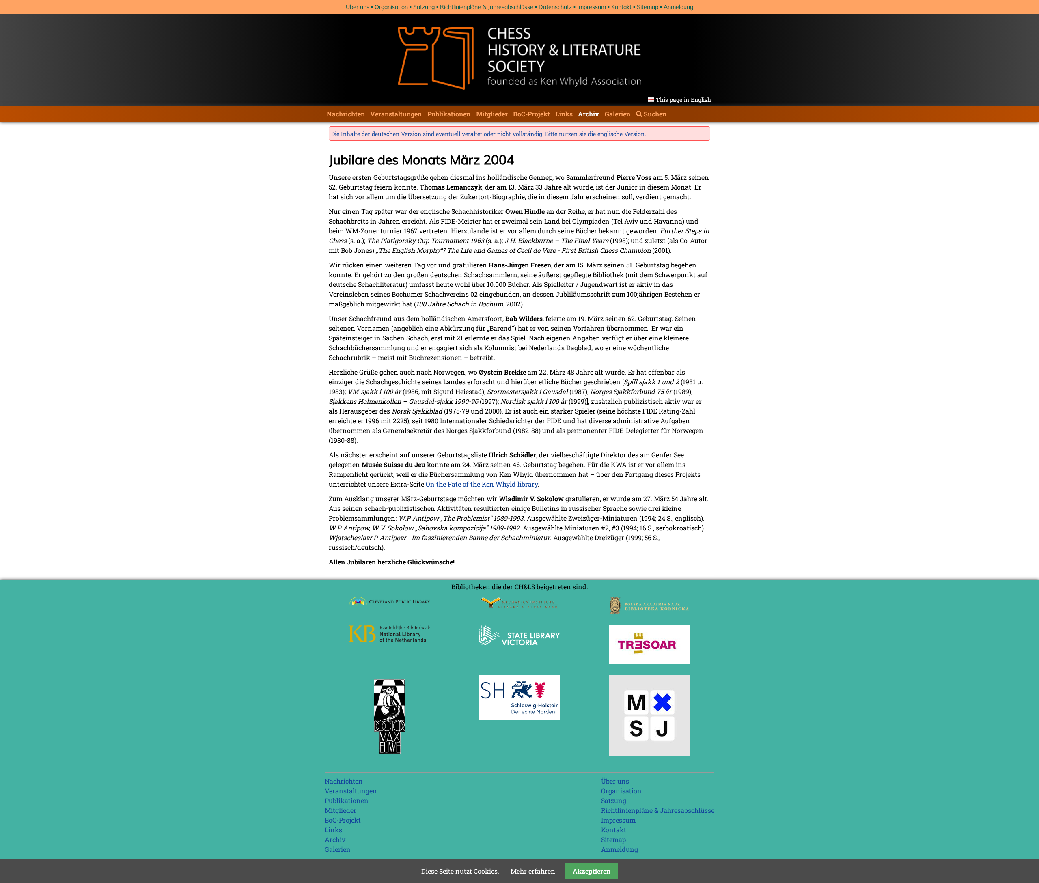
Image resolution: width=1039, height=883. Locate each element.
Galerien (617, 114)
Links (564, 114)
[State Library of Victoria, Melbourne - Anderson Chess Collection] (519, 650)
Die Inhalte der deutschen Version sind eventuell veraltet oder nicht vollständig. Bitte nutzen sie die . (488, 134)
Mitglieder (492, 114)
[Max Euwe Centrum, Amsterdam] (389, 755)
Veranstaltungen (396, 114)
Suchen (655, 114)
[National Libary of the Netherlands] (389, 639)
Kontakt (621, 7)
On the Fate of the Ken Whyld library (482, 484)
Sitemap (647, 7)
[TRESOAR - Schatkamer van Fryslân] (649, 661)
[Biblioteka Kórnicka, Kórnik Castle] (649, 611)
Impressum (591, 7)
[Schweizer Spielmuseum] (649, 753)
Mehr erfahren (533, 871)
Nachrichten (346, 114)
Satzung (424, 7)
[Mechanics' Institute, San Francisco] (519, 606)
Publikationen (448, 114)
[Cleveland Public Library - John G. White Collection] (389, 606)
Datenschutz (555, 7)
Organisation (391, 7)
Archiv (588, 114)
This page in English (683, 99)
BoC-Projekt (531, 114)
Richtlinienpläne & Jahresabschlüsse (486, 7)
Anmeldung (678, 7)
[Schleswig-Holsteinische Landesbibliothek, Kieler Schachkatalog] (519, 717)
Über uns (357, 7)
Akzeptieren (591, 871)
